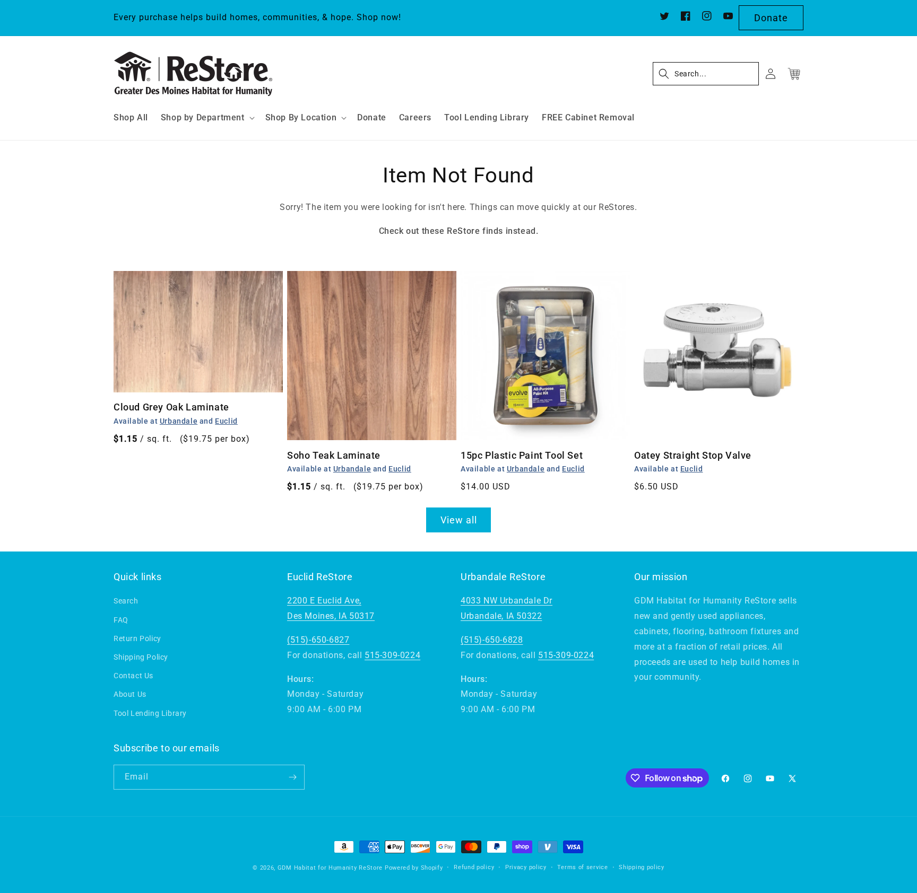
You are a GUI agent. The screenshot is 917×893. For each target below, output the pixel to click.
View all (458, 520)
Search (126, 601)
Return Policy (137, 638)
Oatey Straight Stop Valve (692, 455)
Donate (771, 17)
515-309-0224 (392, 655)
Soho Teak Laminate (333, 455)
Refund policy (474, 867)
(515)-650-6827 (318, 640)
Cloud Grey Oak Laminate (171, 407)
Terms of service (582, 867)
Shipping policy (641, 867)
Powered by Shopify (414, 867)
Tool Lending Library (150, 713)
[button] (206, 118)
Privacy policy (526, 867)
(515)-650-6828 (492, 640)
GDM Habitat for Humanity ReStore (330, 867)
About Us (130, 694)
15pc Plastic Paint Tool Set (522, 455)
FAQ (121, 620)
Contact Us (133, 675)
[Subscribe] (292, 777)
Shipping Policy (141, 657)
